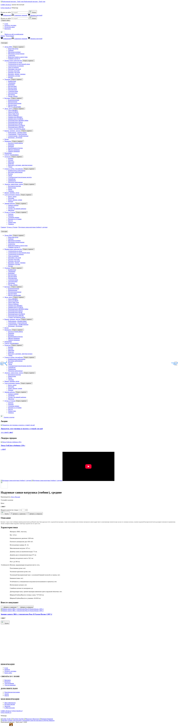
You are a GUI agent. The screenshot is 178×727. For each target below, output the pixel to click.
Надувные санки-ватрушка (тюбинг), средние (32, 227)
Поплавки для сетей (14, 69)
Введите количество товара (9, 510)
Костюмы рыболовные (15, 172)
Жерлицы (11, 210)
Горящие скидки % (14, 58)
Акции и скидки (9, 417)
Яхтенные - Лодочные (15, 137)
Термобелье (11, 179)
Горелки (10, 214)
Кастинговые (12, 86)
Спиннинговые (13, 91)
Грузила (10, 160)
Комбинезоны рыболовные (16, 170)
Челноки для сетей (14, 72)
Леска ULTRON (13, 112)
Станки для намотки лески (16, 129)
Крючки (10, 158)
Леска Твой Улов (13, 114)
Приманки (7, 141)
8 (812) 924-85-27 (17, 711)
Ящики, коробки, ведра (11, 192)
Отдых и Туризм (9, 212)
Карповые (11, 84)
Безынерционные (13, 100)
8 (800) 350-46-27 (6, 4)
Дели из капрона (13, 67)
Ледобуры (11, 207)
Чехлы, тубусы (12, 96)
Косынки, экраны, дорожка (16, 74)
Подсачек (11, 198)
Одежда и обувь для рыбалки (13, 169)
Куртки (10, 174)
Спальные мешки (13, 217)
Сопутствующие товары (12, 194)
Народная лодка (13, 48)
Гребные (11, 50)
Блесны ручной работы (15, 143)
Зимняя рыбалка (9, 203)
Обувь (10, 175)
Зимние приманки (14, 151)
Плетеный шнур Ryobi (15, 124)
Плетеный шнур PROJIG (16, 127)
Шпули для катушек (14, 106)
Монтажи (11, 162)
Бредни (10, 77)
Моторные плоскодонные (16, 53)
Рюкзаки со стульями (15, 219)
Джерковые (11, 83)
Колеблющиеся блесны (15, 148)
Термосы (11, 224)
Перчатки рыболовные (15, 182)
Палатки (11, 216)
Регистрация (10, 36)
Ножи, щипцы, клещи (15, 200)
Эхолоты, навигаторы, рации (13, 184)
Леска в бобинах (13, 115)
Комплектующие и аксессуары (18, 57)
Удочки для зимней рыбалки (17, 208)
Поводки (11, 163)
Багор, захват (12, 196)
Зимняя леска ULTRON (15, 119)
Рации (10, 189)
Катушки (7, 98)
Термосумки (12, 222)
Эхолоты (11, 191)
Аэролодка (11, 55)
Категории (4, 43)
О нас (6, 23)
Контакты (7, 28)
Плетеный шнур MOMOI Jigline (18, 120)
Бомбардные (12, 81)
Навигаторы (12, 187)
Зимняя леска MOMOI (15, 117)
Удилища (7, 79)
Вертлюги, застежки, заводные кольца (20, 165)
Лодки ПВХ (8, 47)
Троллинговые (12, 93)
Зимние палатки (13, 205)
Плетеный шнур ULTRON (16, 125)
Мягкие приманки (14, 149)
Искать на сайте (6, 12)
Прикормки (8, 153)
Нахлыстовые (12, 88)
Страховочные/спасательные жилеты (20, 177)
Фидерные (11, 94)
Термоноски (12, 180)
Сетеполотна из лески (15, 62)
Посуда (10, 221)
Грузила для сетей (13, 71)
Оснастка (7, 156)
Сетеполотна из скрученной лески (19, 64)
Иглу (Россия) (15, 497)
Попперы (11, 144)
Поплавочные (12, 89)
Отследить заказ (9, 27)
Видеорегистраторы (14, 186)
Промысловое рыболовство (13, 60)
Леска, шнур (8, 108)
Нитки (6, 139)
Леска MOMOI (13, 110)
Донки (10, 167)
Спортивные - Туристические (17, 134)
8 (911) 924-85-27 (6, 8)
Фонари (10, 201)
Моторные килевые (14, 52)
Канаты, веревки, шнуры (12, 130)
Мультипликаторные (14, 103)
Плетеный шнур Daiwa (15, 122)
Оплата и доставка (10, 25)
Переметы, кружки (14, 76)
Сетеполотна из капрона (16, 66)
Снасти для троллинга (11, 154)
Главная (3, 227)
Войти (3, 36)
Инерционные (12, 101)
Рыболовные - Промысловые (17, 132)
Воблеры (11, 146)
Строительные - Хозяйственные (18, 136)
